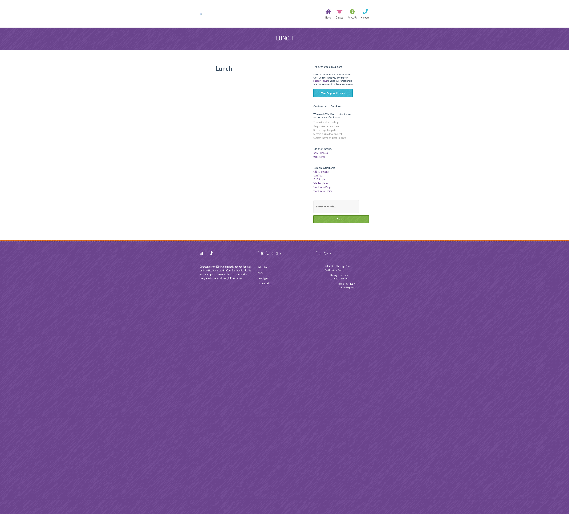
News (260, 272)
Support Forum (320, 80)
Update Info (319, 156)
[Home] (328, 13)
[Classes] (339, 13)
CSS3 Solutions (321, 171)
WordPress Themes (323, 190)
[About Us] (352, 13)
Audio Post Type (346, 283)
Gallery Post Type (339, 275)
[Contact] (364, 13)
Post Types (263, 278)
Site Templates (320, 183)
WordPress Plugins (323, 187)
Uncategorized (265, 283)
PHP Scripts (319, 179)
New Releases (320, 152)
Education (263, 267)
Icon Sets (318, 175)
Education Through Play (337, 266)
